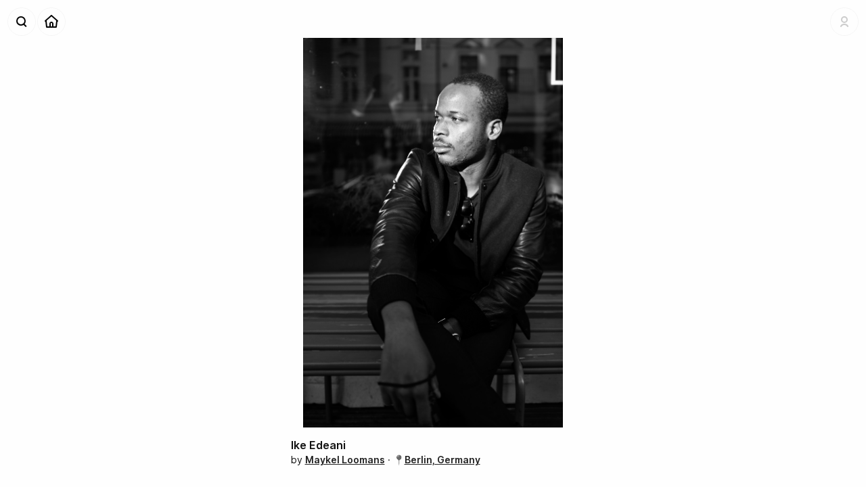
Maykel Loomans (345, 459)
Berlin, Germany (442, 459)
